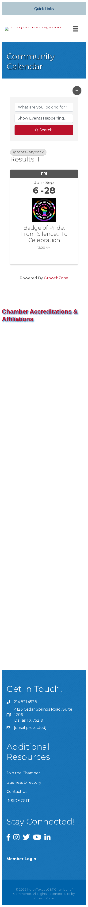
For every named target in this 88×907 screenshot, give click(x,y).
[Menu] (75, 29)
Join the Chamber (23, 773)
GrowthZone (56, 278)
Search (46, 130)
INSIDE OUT (18, 800)
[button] (77, 90)
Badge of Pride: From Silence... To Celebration (44, 234)
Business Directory (24, 782)
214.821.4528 (25, 702)
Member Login (21, 859)
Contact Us (17, 791)
